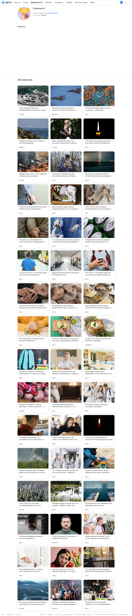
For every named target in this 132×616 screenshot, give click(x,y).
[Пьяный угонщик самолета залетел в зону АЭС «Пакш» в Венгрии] (66, 101)
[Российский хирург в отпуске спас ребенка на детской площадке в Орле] (33, 562)
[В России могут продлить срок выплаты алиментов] (33, 331)
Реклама (17, 614)
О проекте (42, 614)
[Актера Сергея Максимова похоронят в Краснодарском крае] (99, 430)
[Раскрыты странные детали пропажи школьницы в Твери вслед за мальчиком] (66, 166)
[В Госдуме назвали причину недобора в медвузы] (99, 397)
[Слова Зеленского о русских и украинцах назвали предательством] (66, 529)
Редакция (50, 614)
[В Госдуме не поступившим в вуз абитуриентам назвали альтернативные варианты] (99, 496)
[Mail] (3, 2)
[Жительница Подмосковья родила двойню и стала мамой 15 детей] (66, 199)
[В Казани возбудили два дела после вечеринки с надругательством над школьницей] (33, 529)
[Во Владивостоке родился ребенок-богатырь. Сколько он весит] (66, 298)
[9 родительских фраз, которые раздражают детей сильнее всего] (33, 298)
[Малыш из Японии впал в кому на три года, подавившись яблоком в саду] (66, 331)
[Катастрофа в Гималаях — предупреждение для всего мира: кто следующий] (33, 101)
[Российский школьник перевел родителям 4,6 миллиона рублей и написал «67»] (99, 562)
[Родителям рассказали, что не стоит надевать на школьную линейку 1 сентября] (99, 529)
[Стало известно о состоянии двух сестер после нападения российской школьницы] (33, 265)
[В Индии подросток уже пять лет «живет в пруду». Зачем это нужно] (66, 496)
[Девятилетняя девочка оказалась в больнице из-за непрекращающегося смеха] (66, 265)
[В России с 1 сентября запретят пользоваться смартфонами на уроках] (99, 265)
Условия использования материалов (106, 614)
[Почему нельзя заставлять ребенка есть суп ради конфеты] (99, 595)
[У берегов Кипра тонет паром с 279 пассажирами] (33, 134)
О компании (9, 614)
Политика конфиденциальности (83, 614)
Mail (3, 614)
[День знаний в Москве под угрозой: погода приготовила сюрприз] (66, 134)
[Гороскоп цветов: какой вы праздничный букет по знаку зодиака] (66, 562)
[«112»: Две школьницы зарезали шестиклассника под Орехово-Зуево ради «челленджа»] (99, 134)
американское (52, 13)
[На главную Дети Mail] (8, 2)
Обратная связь (123, 614)
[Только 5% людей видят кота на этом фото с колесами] (99, 101)
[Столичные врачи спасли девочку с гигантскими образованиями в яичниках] (66, 232)
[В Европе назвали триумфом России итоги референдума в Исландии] (66, 595)
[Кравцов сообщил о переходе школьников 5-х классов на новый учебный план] (33, 364)
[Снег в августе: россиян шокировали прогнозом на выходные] (33, 496)
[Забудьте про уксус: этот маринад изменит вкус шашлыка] (33, 166)
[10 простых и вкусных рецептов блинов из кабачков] (99, 331)
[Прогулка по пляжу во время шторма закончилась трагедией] (99, 166)
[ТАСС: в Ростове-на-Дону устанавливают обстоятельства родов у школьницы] (99, 199)
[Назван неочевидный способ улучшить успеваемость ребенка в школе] (66, 364)
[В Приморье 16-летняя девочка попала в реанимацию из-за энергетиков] (99, 232)
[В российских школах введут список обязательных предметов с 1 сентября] (99, 298)
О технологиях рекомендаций (64, 614)
